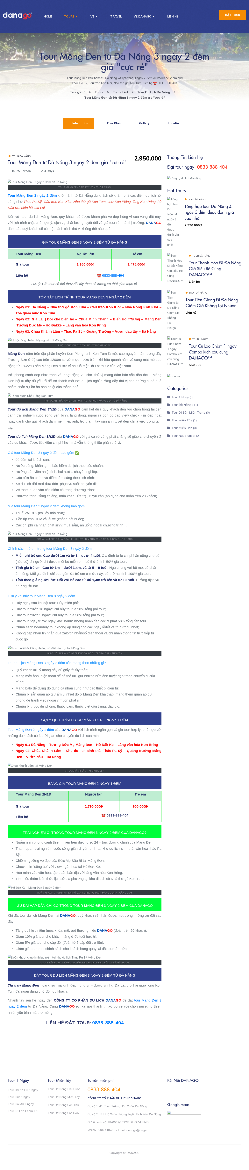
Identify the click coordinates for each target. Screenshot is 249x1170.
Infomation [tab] (80, 123)
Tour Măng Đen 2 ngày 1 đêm (31, 730)
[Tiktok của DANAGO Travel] (193, 1090)
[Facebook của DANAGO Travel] (169, 1090)
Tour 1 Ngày (200, 339)
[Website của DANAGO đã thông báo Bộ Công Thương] (184, 1117)
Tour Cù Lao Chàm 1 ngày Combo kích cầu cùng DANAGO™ (213, 352)
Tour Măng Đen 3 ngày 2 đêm (32, 195)
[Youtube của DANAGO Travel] (185, 1090)
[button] (71, 16)
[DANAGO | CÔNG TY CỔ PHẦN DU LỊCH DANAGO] (17, 15)
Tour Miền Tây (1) (184, 420)
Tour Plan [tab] (113, 123)
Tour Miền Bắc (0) (184, 428)
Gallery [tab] (143, 123)
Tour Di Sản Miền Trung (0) (191, 412)
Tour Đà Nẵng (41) (185, 405)
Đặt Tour (232, 15)
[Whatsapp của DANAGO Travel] (177, 1090)
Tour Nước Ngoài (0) (186, 436)
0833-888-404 (108, 1022)
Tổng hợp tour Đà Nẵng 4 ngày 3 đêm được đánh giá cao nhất (209, 212)
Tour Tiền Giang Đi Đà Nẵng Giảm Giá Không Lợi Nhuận (212, 302)
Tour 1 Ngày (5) (183, 397)
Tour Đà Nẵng (21, 156)
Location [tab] (174, 123)
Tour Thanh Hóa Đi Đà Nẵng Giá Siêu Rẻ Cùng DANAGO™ (215, 268)
